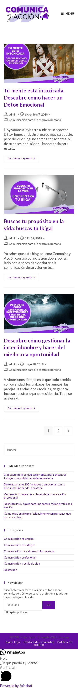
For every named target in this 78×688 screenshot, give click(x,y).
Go (48, 604)
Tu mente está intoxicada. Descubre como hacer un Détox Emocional (34, 97)
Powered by (16, 685)
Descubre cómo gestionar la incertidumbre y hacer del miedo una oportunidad (37, 347)
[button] (39, 674)
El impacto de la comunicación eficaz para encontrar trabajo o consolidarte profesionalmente (35, 476)
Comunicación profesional (19, 557)
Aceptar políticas (17, 612)
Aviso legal (13, 642)
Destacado (10, 569)
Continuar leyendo (23, 159)
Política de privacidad (39, 642)
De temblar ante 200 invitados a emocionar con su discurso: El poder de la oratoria (34, 486)
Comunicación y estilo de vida (22, 563)
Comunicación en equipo (19, 538)
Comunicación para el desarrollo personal (35, 120)
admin (12, 114)
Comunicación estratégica (19, 545)
